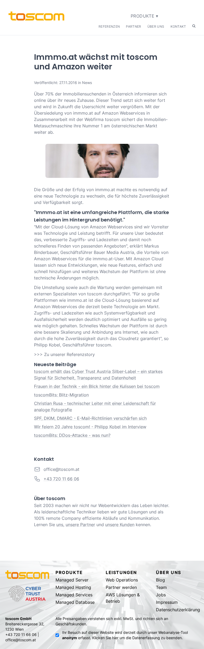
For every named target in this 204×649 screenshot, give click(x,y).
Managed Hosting (73, 587)
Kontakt (178, 26)
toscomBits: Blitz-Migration (61, 394)
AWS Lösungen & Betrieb (123, 598)
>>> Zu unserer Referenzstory (64, 354)
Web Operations (122, 580)
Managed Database (75, 602)
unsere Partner (80, 524)
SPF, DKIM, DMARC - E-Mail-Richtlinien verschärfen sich (90, 418)
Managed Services (74, 594)
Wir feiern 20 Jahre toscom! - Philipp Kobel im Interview (90, 426)
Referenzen (109, 26)
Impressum (167, 602)
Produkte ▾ (144, 16)
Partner (133, 26)
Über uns (155, 26)
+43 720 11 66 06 (61, 478)
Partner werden (121, 587)
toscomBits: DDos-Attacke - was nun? (72, 435)
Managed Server (72, 580)
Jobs (161, 594)
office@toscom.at (61, 469)
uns (59, 524)
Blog (160, 580)
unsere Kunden (119, 524)
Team (161, 587)
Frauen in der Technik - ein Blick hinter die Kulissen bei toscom (97, 386)
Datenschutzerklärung (178, 609)
